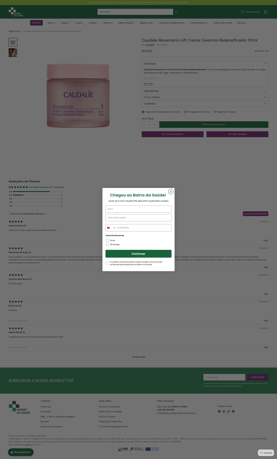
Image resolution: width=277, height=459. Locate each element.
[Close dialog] (170, 191)
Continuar (138, 253)
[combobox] (111, 227)
